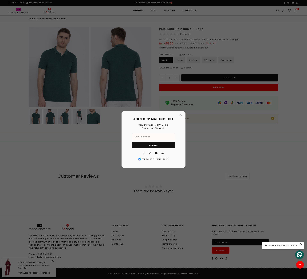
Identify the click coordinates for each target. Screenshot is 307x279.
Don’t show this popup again (155, 159)
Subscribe (153, 145)
